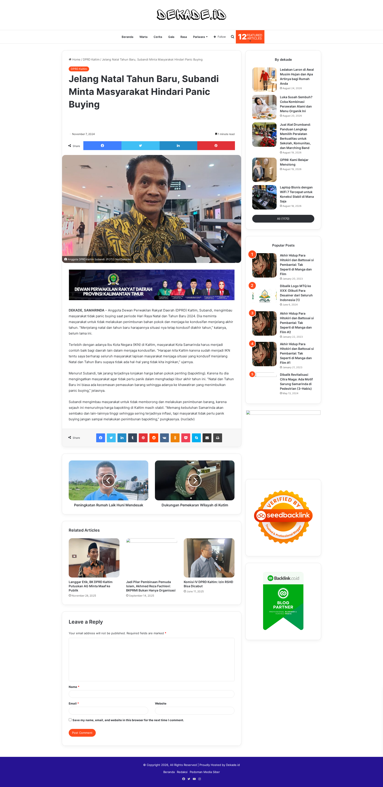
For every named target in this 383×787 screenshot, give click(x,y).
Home (75, 59)
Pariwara (199, 37)
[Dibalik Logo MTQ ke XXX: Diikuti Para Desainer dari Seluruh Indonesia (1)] (264, 296)
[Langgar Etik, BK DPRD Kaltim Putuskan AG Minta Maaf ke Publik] (94, 557)
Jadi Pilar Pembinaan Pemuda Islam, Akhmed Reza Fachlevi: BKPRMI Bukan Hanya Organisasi (151, 586)
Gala (171, 37)
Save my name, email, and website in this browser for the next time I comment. (128, 720)
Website (160, 703)
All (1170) (283, 218)
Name (74, 687)
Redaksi (182, 772)
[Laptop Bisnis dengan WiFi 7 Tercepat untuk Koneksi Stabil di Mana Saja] (264, 197)
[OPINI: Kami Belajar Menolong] (264, 170)
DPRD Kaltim (91, 59)
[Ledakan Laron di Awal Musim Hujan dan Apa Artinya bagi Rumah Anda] (264, 79)
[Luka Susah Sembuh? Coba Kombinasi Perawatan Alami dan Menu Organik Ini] (264, 107)
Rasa (183, 37)
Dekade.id (233, 765)
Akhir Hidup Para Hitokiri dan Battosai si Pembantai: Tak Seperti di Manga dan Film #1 (297, 353)
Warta (143, 37)
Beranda (127, 37)
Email (74, 703)
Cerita (158, 37)
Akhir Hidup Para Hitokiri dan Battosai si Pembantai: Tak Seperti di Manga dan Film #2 (297, 322)
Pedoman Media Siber (205, 772)
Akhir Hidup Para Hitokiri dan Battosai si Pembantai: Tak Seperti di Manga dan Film (297, 264)
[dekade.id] (191, 14)
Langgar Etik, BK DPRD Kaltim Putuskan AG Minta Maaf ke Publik (91, 586)
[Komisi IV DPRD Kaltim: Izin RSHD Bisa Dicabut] (209, 557)
